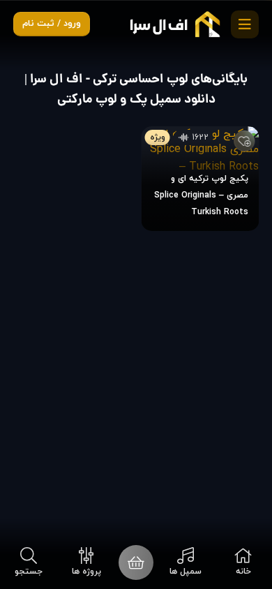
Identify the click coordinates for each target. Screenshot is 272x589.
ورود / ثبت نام (51, 23)
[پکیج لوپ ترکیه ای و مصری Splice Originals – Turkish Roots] (200, 178)
